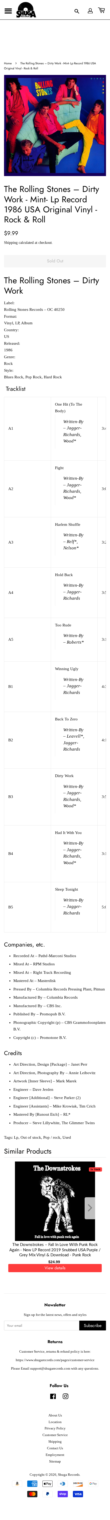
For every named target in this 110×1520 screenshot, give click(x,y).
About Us (55, 1415)
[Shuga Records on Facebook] (53, 1398)
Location (55, 1422)
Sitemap (55, 1461)
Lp (16, 1137)
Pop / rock (51, 1137)
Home (8, 63)
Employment (55, 1455)
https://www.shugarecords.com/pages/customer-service (55, 1360)
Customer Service (55, 1435)
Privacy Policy (55, 1428)
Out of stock (31, 1137)
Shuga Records (69, 1475)
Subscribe (92, 1325)
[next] (93, 1208)
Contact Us (55, 1448)
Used (66, 1137)
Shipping (11, 243)
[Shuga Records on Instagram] (65, 1398)
